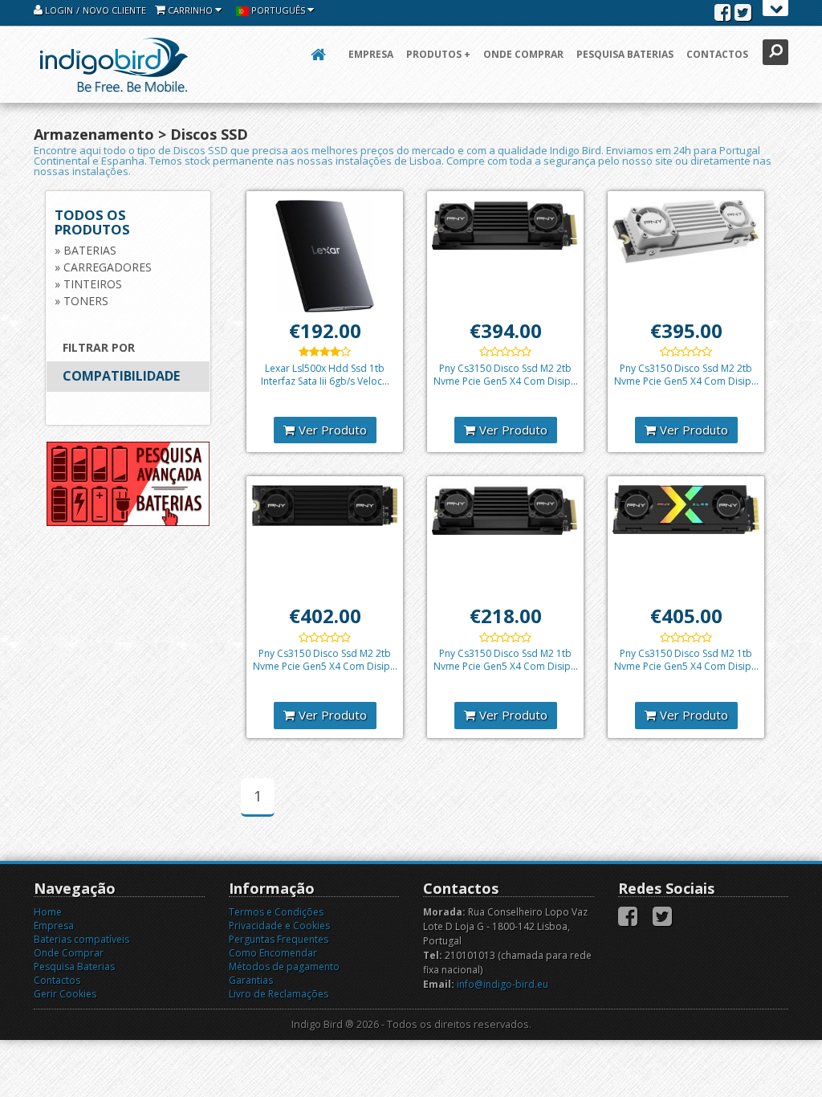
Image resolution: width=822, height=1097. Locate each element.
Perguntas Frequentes (278, 939)
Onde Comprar (523, 54)
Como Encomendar (273, 953)
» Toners (81, 300)
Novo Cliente (114, 10)
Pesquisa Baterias (624, 54)
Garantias (251, 980)
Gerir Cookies (65, 994)
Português (278, 10)
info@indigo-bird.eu (502, 984)
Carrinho (190, 10)
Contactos (717, 54)
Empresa (370, 54)
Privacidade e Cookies (279, 925)
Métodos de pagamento (284, 966)
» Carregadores (103, 267)
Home (48, 912)
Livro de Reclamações (278, 994)
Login (58, 10)
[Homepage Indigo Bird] (114, 64)
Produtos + (438, 54)
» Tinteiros (88, 284)
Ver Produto (333, 430)
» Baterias (85, 250)
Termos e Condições (276, 912)
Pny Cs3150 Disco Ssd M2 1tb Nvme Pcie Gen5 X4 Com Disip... (505, 659)
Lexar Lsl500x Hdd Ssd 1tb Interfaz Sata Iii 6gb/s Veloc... (325, 374)
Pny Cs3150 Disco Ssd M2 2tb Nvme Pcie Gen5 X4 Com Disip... (505, 374)
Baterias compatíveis (81, 939)
